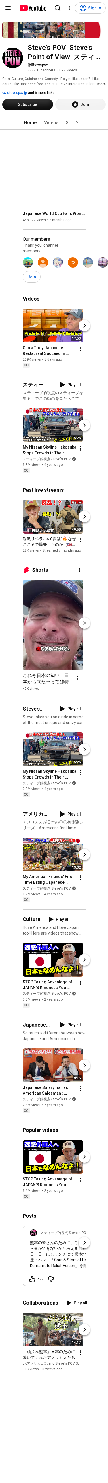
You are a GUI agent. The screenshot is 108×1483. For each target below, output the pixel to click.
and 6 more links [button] (41, 93)
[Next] (84, 325)
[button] (77, 123)
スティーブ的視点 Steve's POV (47, 459)
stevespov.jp (16, 93)
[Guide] (8, 8)
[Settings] (69, 8)
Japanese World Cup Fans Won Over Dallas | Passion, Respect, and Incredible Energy (54, 213)
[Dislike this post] (50, 1279)
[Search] (57, 8)
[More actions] (80, 349)
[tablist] (54, 123)
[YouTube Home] (32, 8)
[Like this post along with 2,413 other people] (32, 1279)
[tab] (30, 123)
